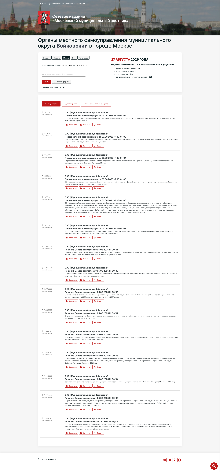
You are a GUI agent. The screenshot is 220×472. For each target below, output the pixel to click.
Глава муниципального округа (96, 104)
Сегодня (46, 58)
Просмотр (72, 125)
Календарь (83, 58)
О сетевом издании (47, 459)
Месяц (66, 58)
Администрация (71, 104)
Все (73, 58)
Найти (46, 82)
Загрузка (86, 125)
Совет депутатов (51, 104)
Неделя (57, 58)
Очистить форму (61, 82)
